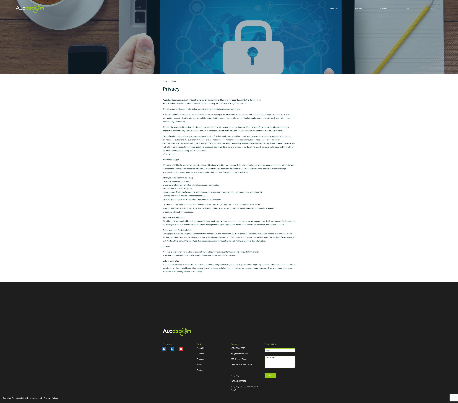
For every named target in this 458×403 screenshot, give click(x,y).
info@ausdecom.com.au (241, 353)
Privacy (47, 398)
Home (165, 81)
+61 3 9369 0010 (238, 348)
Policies (55, 398)
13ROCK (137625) (238, 381)
